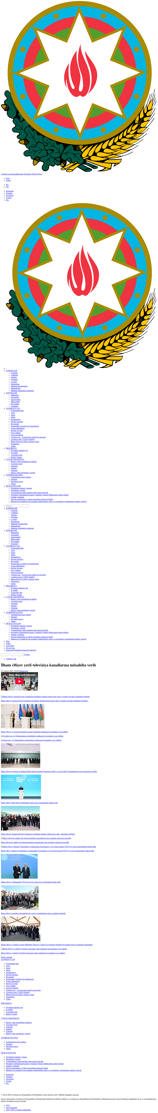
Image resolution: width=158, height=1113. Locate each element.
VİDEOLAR (11, 659)
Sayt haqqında (11, 1108)
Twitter (8, 198)
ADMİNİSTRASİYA (14, 475)
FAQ (8, 1105)
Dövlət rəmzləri (17, 422)
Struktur (14, 479)
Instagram (10, 191)
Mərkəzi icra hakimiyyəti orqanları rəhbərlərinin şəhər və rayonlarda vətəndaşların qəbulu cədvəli (48, 501)
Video (8, 180)
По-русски (10, 648)
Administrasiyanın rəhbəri (21, 477)
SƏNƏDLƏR (11, 393)
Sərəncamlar (15, 399)
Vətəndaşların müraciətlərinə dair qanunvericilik (29, 493)
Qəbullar (14, 380)
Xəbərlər (14, 466)
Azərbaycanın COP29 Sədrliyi (23, 439)
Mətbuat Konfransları (19, 386)
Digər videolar (6, 957)
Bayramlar (15, 424)
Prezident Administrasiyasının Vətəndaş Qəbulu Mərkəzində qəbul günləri (40, 495)
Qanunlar (14, 406)
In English (10, 646)
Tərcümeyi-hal (16, 455)
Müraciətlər (15, 402)
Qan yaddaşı (16, 433)
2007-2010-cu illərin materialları (18, 1110)
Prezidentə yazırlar (18, 490)
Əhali (13, 417)
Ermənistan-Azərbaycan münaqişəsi (25, 426)
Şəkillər (14, 468)
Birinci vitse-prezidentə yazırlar (23, 473)
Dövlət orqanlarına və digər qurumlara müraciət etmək (32, 499)
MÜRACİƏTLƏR (13, 486)
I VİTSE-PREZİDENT (15, 459)
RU (7, 185)
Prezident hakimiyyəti (19, 450)
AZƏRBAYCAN (13, 408)
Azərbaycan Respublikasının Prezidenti (16, 174)
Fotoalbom (15, 444)
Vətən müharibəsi (18, 428)
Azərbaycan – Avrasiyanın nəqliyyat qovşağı (28, 437)
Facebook (10, 195)
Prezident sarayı (17, 482)
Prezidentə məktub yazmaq (21, 488)
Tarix (13, 413)
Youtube (9, 193)
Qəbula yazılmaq (17, 497)
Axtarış (27, 654)
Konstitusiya (16, 419)
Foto (8, 178)
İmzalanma (15, 384)
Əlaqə (13, 484)
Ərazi (13, 415)
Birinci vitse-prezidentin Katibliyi (24, 462)
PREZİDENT (11, 448)
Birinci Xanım (16, 457)
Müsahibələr (15, 388)
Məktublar (15, 395)
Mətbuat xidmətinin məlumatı (22, 391)
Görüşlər (14, 373)
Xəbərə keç (23, 671)
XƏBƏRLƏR (11, 371)
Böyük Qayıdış (17, 431)
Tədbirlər (14, 375)
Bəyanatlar (15, 404)
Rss (7, 200)
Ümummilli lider (17, 411)
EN (7, 187)
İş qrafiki (14, 453)
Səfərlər (14, 377)
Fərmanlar (15, 397)
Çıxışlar (14, 382)
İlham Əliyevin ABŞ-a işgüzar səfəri (25, 442)
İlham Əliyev (37, 174)
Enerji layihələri (17, 435)
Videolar (14, 470)
